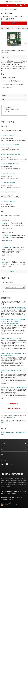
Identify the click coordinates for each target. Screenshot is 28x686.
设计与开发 (8, 9)
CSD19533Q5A (6, 247)
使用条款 (12, 417)
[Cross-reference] (12, 5)
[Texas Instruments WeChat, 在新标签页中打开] (2, 464)
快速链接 (3, 449)
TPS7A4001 (5, 235)
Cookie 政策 (9, 491)
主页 (2, 9)
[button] (3, 5)
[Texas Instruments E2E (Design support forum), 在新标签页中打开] (7, 464)
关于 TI (3, 443)
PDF (7, 228)
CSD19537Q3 (6, 262)
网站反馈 (14, 494)
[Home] (14, 2)
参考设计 (15, 9)
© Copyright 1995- (7, 497)
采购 (2, 455)
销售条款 (23, 491)
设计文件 (14, 23)
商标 (9, 494)
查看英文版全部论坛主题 (14, 408)
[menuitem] (8, 5)
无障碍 (3, 491)
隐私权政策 (17, 491)
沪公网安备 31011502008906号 (10, 504)
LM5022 (4, 223)
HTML (10, 228)
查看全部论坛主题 (14, 403)
